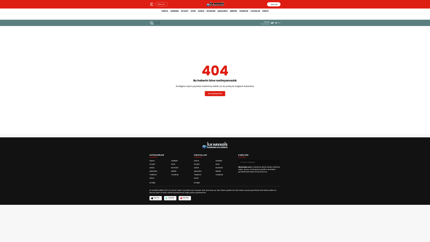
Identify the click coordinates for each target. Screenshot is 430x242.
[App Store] (155, 198)
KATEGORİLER (156, 155)
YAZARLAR (255, 11)
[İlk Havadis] (215, 4)
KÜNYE (265, 11)
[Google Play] (170, 198)
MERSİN (233, 11)
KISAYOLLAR (200, 155)
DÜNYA (165, 11)
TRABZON (243, 11)
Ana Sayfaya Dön (215, 93)
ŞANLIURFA (223, 11)
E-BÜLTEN (243, 155)
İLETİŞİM (152, 183)
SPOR (193, 11)
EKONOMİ (211, 11)
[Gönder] (278, 162)
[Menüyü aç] (152, 4)
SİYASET (184, 11)
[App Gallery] (185, 198)
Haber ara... (161, 4)
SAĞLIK (201, 11)
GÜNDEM (174, 11)
